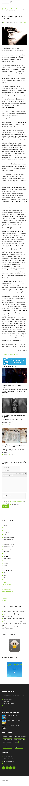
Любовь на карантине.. (12, 715)
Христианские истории (8, 530)
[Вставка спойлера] (12, 476)
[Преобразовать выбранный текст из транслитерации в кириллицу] (9, 476)
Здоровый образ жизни (8, 546)
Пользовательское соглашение (11, 705)
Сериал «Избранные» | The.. (13, 725)
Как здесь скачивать (13, 354)
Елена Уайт (16, 745)
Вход (4, 5)
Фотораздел (6, 563)
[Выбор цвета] (25, 474)
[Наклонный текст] (6, 474)
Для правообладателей (9, 703)
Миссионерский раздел (8, 537)
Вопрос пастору (7, 549)
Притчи (5, 575)
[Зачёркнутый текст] (11, 474)
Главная (5, 525)
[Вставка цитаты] (7, 476)
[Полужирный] (4, 474)
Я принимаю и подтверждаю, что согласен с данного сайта (13, 503)
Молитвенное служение (8, 542)
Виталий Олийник (7, 745)
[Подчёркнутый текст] (8, 474)
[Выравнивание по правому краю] (19, 474)
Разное (5, 580)
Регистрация (9, 5)
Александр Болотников (20, 736)
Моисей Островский (7, 747)
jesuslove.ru (4, 697)
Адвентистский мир (7, 736)
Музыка (5, 565)
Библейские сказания (19, 739)
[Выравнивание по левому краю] (14, 474)
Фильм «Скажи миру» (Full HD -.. (14, 720)
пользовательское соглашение (17, 501)
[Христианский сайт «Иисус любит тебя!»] (10, 9)
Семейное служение (8, 539)
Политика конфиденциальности (11, 708)
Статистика (6, 701)
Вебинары (5, 556)
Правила (4, 582)
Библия (16, 742)
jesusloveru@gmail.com (9, 761)
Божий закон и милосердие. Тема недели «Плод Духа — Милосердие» (14, 446)
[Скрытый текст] (4, 476)
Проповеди (6, 532)
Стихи (4, 568)
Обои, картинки (6, 572)
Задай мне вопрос (15, 1)
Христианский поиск (6, 589)
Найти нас (4, 598)
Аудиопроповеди (7, 558)
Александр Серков (7, 739)
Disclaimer (4, 600)
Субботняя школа (7, 534)
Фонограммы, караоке (8, 561)
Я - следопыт (6, 551)
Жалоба (5, 354)
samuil (4, 22)
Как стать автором (6, 596)
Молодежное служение (8, 544)
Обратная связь (7, 764)
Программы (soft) (7, 570)
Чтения (5, 553)
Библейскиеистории (7, 742)
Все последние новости (7, 591)
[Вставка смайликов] (22, 474)
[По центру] (16, 474)
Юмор (4, 577)
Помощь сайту (6, 1)
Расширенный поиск (6, 587)
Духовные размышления (9, 527)
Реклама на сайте (8, 699)
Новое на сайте (5, 593)
